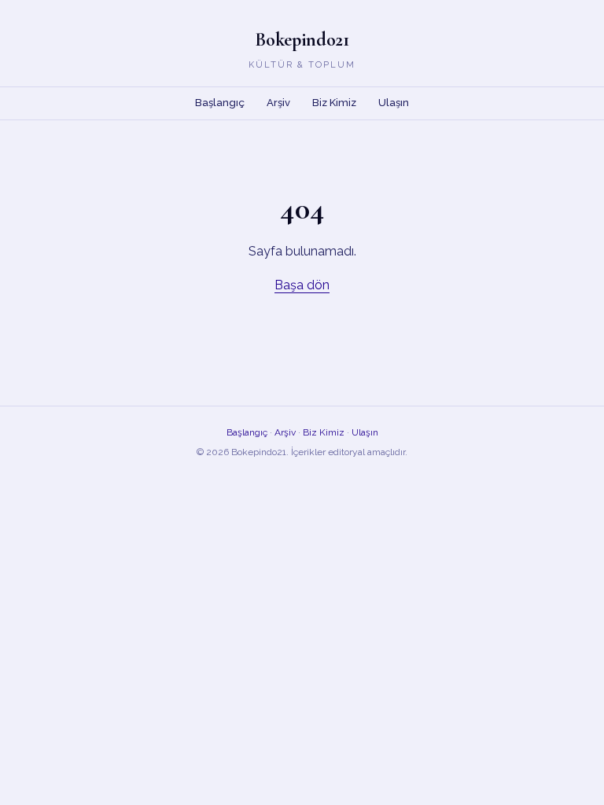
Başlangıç (220, 102)
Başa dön (302, 285)
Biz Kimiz (334, 102)
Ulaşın (393, 102)
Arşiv (278, 102)
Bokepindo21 (302, 39)
